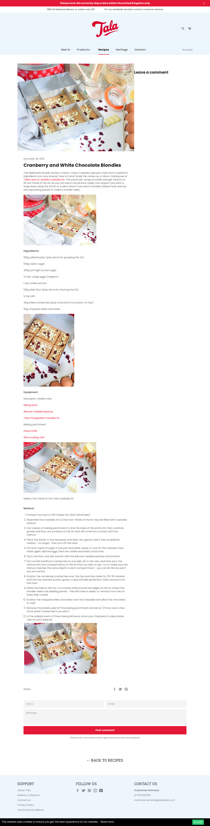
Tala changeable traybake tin (41, 418)
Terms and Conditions (30, 810)
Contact (140, 49)
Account (187, 49)
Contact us (24, 800)
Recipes (103, 49)
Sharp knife (30, 431)
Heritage (122, 49)
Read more (107, 822)
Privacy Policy (25, 805)
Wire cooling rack (34, 437)
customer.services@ (146, 800)
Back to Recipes (106, 760)
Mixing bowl (30, 405)
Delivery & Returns (28, 795)
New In (65, 49)
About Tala (24, 790)
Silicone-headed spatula (38, 411)
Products (83, 49)
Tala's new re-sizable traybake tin (44, 179)
